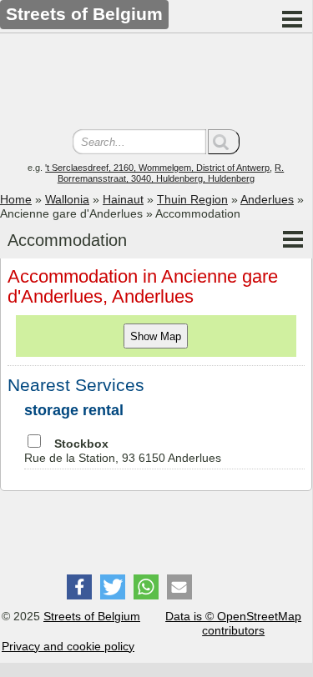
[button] (79, 586)
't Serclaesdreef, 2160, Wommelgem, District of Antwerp (157, 168)
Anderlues (267, 199)
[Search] (224, 141)
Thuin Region (192, 199)
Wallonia (67, 199)
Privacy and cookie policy (68, 646)
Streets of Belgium (91, 616)
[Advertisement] (156, 83)
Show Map (155, 336)
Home (16, 199)
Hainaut (123, 199)
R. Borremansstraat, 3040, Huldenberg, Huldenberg (171, 173)
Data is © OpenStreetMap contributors (233, 623)
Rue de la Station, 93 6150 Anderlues (122, 450)
